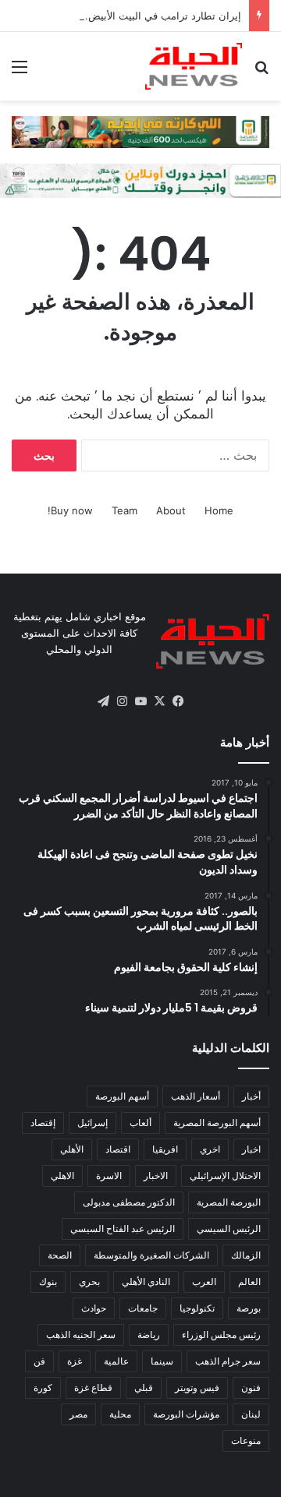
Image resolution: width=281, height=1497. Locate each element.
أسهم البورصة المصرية (217, 1122)
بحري (89, 1281)
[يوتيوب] (140, 701)
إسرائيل (92, 1122)
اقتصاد (117, 1149)
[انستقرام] (121, 701)
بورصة (249, 1308)
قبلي (143, 1387)
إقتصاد (42, 1122)
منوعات (246, 1440)
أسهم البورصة (122, 1096)
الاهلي (62, 1175)
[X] (159, 701)
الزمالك (246, 1255)
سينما (162, 1361)
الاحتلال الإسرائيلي (225, 1175)
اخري (210, 1149)
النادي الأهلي (146, 1281)
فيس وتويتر (197, 1387)
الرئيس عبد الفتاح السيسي (122, 1228)
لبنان (251, 1414)
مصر (78, 1414)
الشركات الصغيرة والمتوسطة (151, 1255)
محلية (120, 1414)
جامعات (143, 1308)
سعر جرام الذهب (228, 1361)
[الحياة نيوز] (193, 66)
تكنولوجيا (197, 1308)
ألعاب (140, 1122)
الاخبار (156, 1175)
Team (124, 510)
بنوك (48, 1281)
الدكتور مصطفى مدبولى (129, 1202)
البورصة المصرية (229, 1202)
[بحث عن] (261, 72)
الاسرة (109, 1175)
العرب (204, 1281)
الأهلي (72, 1149)
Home (219, 510)
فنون (251, 1387)
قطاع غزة (93, 1387)
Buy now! (70, 510)
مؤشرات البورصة (186, 1414)
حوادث (93, 1308)
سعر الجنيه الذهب (81, 1334)
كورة (43, 1387)
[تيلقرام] (103, 701)
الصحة (60, 1255)
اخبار (251, 1149)
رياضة (148, 1334)
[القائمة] (19, 72)
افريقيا (165, 1149)
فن (39, 1361)
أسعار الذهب (195, 1096)
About (171, 510)
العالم (249, 1281)
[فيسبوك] (178, 701)
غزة (74, 1361)
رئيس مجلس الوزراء (221, 1334)
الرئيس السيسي (229, 1228)
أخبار (251, 1096)
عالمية (116, 1361)
